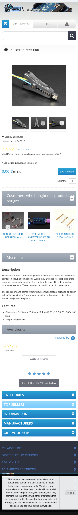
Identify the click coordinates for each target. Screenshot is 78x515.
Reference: (7, 141)
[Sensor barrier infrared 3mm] (13, 220)
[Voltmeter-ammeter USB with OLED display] (39, 220)
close (70, 492)
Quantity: (62, 181)
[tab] (39, 358)
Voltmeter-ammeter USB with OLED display (39, 237)
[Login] (67, 24)
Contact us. (32, 163)
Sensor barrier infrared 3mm (13, 236)
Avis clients (16, 329)
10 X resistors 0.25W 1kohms (65, 236)
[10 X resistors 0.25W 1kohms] (65, 220)
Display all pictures (14, 137)
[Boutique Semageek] (39, 7)
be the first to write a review (39, 382)
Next (62, 123)
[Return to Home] (6, 50)
